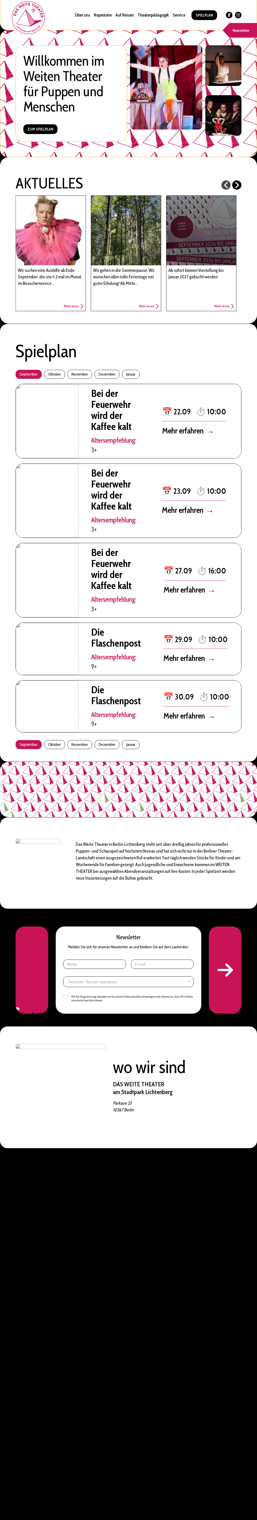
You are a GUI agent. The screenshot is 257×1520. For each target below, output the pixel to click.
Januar (131, 374)
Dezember (107, 374)
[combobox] (128, 981)
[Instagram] (238, 15)
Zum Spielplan (40, 129)
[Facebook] (229, 15)
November (80, 374)
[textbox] (129, 982)
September (29, 374)
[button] (225, 970)
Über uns (82, 15)
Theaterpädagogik (153, 15)
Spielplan (204, 15)
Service (179, 15)
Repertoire (103, 15)
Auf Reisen (124, 15)
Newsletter (241, 30)
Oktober (54, 374)
